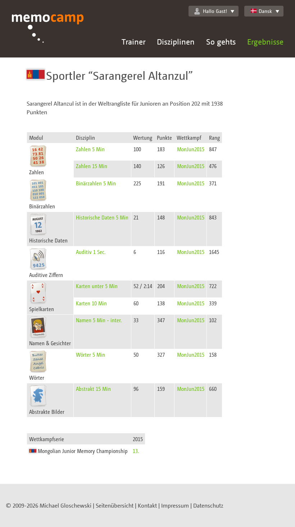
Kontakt (147, 505)
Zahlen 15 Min (91, 166)
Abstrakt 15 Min (93, 388)
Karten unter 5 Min (97, 286)
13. (136, 450)
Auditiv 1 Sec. (90, 251)
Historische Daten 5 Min (102, 217)
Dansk (265, 11)
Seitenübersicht (114, 505)
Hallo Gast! (215, 11)
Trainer (133, 41)
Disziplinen (176, 41)
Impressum (175, 505)
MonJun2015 (190, 149)
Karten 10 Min (91, 303)
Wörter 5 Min (90, 354)
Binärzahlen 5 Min (96, 183)
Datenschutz (208, 505)
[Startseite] (48, 35)
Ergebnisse (265, 41)
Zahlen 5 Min (90, 149)
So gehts (221, 41)
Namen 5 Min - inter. (99, 320)
